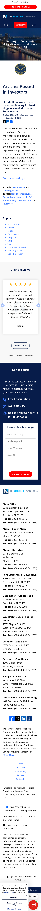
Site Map (20, 775)
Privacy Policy (21, 771)
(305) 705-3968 (19, 564)
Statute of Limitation (17, 247)
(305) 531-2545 (19, 518)
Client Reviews (20, 269)
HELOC (28, 197)
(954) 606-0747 (19, 585)
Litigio (10, 240)
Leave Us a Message (20, 427)
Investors (8, 203)
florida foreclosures (21, 193)
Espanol (11, 230)
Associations (13, 224)
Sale (9, 244)
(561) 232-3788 (19, 631)
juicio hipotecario (16, 253)
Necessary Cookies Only (14, 904)
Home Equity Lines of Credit (17, 200)
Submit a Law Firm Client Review (21, 355)
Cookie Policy (11, 810)
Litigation (12, 237)
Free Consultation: (20, 4)
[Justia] (29, 718)
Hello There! (31, 896)
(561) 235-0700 (19, 606)
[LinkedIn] (23, 718)
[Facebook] (12, 718)
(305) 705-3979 (19, 539)
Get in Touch (20, 370)
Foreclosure (19, 187)
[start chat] (33, 905)
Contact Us (20, 25)
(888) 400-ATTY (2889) (25, 522)
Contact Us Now (20, 474)
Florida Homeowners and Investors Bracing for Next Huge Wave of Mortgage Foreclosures (19, 106)
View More (20, 345)
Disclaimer (20, 767)
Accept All (14, 897)
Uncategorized (10, 190)
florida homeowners (13, 197)
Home (7, 25)
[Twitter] (17, 718)
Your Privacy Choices (19, 806)
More (34, 25)
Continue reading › (14, 178)
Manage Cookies (29, 810)
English (10, 227)
